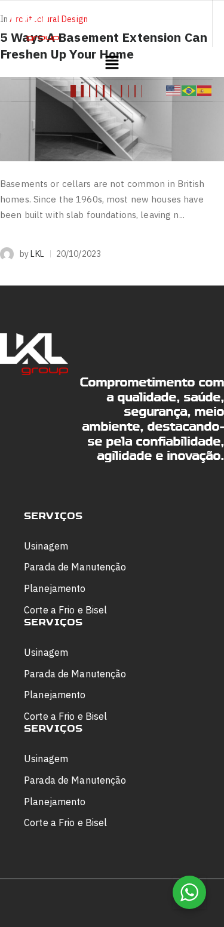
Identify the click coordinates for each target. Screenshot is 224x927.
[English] (174, 90)
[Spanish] (205, 90)
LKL (37, 253)
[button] (112, 63)
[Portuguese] (189, 90)
